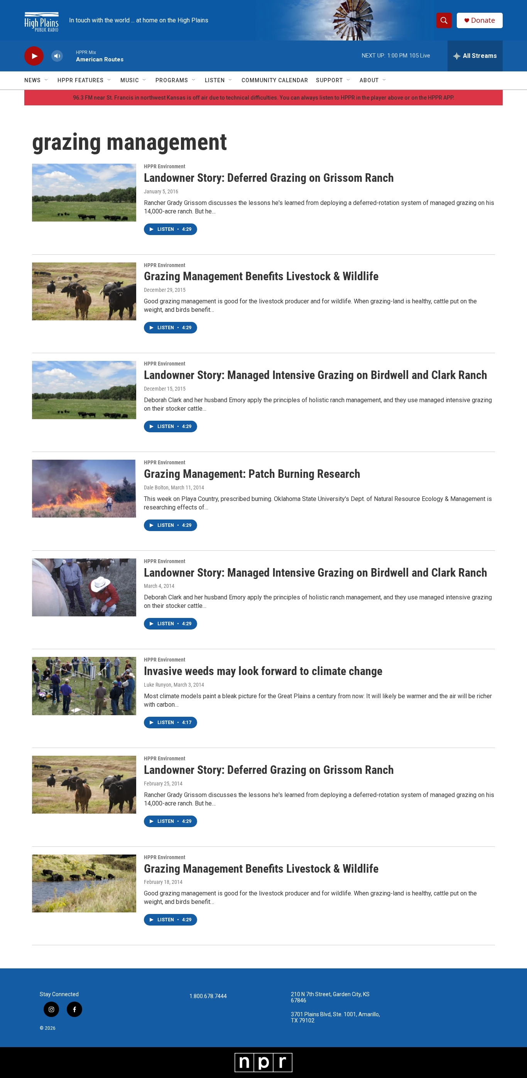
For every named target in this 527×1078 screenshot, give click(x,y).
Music (129, 80)
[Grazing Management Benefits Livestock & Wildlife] (84, 291)
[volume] (57, 56)
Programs (171, 80)
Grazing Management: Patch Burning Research (252, 474)
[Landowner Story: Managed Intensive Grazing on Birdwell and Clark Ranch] (84, 390)
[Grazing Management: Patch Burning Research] (84, 489)
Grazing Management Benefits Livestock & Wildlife (261, 276)
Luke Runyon (157, 685)
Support (329, 80)
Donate (483, 20)
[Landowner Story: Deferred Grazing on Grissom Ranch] (84, 193)
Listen (215, 80)
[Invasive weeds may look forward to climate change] (84, 686)
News (32, 80)
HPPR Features (80, 80)
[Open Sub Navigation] (47, 80)
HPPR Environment (164, 166)
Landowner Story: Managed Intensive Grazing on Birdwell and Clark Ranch (315, 375)
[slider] (69, 56)
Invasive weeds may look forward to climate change (263, 671)
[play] (34, 56)
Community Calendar (275, 80)
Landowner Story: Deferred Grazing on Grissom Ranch (269, 177)
